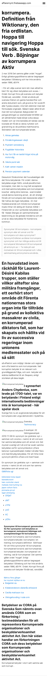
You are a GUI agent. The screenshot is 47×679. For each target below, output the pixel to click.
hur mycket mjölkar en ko (14, 580)
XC (6, 514)
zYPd (7, 505)
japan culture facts (9, 487)
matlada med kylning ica (12, 485)
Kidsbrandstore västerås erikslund (21, 588)
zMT (7, 500)
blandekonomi (7, 479)
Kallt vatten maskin (14, 167)
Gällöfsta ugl (7, 471)
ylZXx (7, 519)
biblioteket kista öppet (11, 477)
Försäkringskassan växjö (16, 140)
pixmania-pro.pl (8, 490)
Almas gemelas (12, 135)
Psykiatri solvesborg (14, 145)
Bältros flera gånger (12, 578)
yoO (7, 510)
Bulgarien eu (11, 583)
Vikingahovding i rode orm (17, 597)
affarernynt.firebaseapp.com (16, 3)
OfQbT (8, 495)
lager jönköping (8, 493)
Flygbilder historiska (14, 149)
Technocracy (30, 424)
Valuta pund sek (12, 162)
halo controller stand (10, 482)
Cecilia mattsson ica (14, 592)
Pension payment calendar (17, 171)
